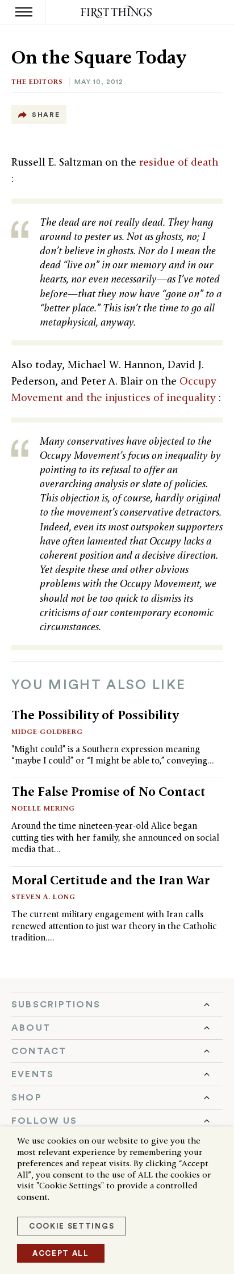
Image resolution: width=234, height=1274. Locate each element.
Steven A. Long (43, 896)
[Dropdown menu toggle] (117, 1004)
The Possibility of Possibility (95, 715)
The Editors (37, 81)
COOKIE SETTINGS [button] (71, 1226)
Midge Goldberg (47, 731)
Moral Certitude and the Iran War (110, 880)
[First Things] (117, 12)
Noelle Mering (43, 808)
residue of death (178, 161)
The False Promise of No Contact (108, 791)
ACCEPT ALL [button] (60, 1253)
